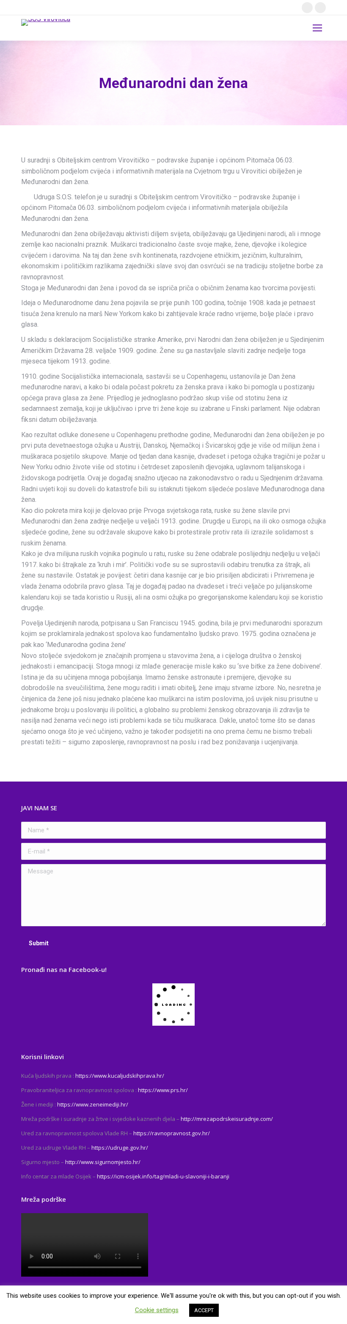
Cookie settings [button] (157, 1310)
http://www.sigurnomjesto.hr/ (102, 1162)
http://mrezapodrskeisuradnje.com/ (227, 1119)
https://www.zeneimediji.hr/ (92, 1104)
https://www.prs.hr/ (163, 1090)
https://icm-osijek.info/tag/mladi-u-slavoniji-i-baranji (163, 1176)
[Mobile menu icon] (317, 27)
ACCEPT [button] (204, 1310)
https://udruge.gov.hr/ (119, 1147)
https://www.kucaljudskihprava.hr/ (119, 1075)
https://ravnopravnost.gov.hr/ (171, 1133)
